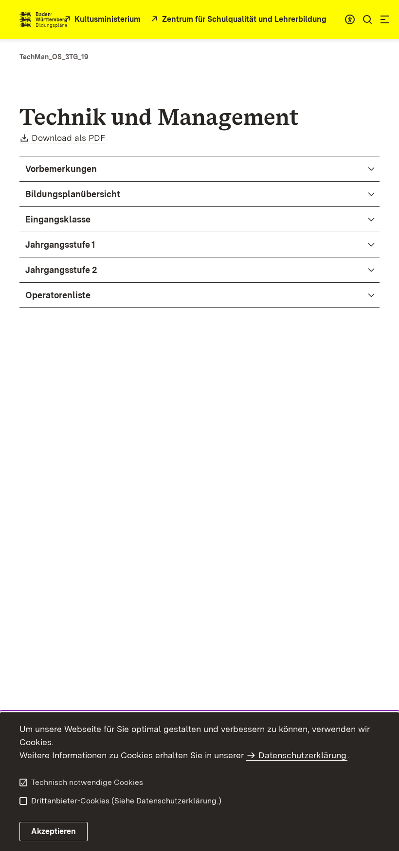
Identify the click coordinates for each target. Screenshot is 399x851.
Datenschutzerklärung (302, 755)
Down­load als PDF (69, 138)
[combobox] (350, 19)
